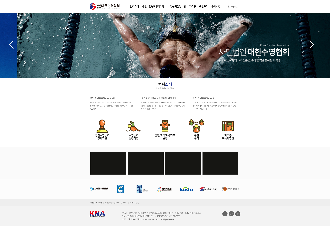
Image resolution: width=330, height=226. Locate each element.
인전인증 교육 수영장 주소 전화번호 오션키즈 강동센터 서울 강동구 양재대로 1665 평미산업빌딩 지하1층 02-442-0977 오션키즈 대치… (111, 105)
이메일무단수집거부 (112, 202)
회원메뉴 (234, 6)
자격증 (192, 6)
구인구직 (203, 6)
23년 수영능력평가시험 (203, 98)
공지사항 (215, 6)
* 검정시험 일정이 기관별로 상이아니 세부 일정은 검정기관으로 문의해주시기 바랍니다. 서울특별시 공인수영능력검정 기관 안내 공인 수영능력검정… (215, 105)
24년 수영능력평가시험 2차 (102, 98)
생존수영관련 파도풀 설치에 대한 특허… (160, 98)
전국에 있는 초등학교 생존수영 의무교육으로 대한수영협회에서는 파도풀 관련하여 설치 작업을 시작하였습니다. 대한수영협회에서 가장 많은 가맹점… (163, 105)
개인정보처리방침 (96, 202)
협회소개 (134, 6)
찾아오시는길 (134, 202)
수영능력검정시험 (177, 6)
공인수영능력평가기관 (153, 6)
